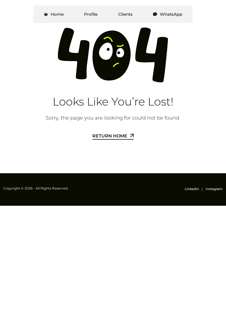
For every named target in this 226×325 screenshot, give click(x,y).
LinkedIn (192, 189)
